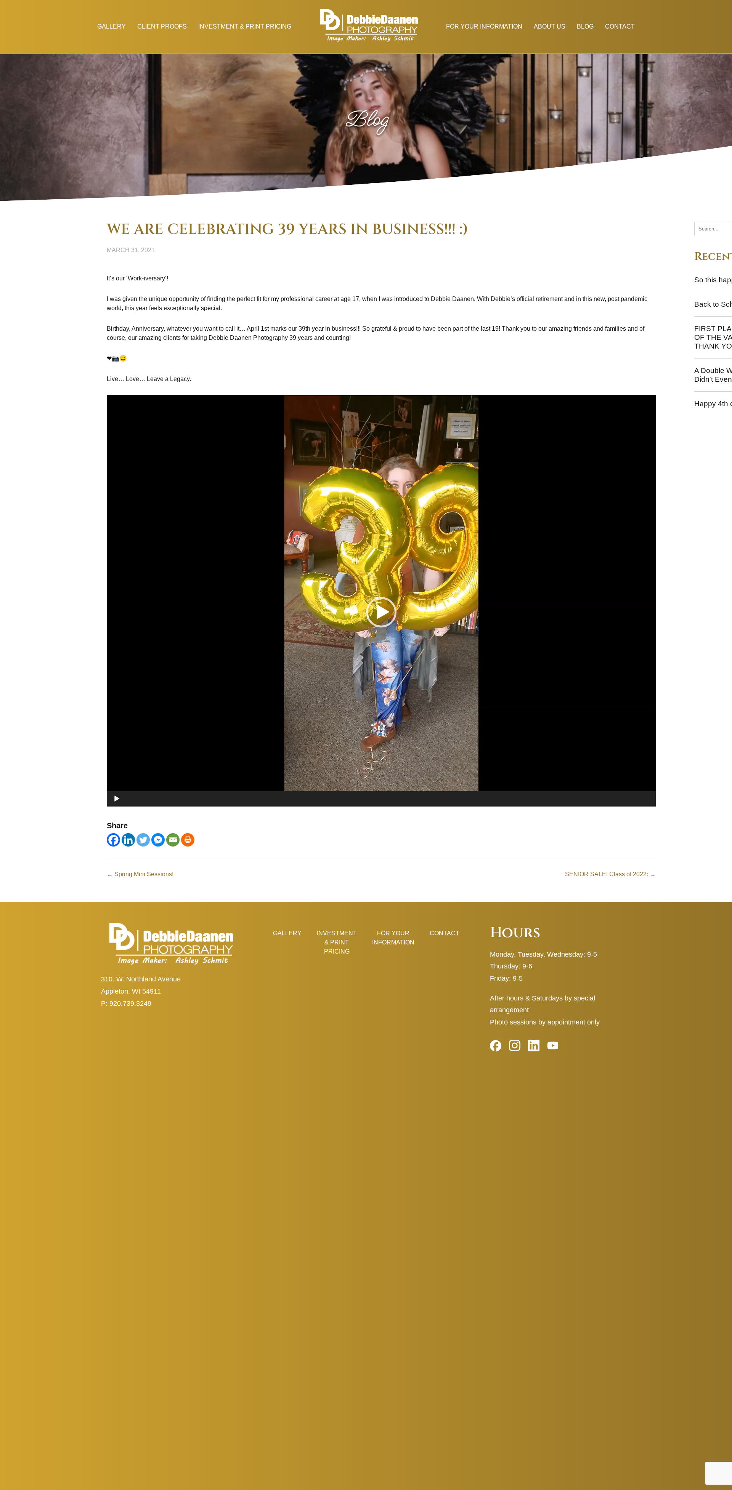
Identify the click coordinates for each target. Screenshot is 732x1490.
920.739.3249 (130, 1003)
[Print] (187, 840)
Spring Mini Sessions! (140, 874)
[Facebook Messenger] (158, 840)
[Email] (173, 840)
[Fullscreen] (646, 810)
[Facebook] (113, 840)
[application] (381, 601)
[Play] (116, 799)
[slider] (375, 810)
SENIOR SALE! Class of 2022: (610, 874)
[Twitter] (143, 840)
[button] (381, 612)
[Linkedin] (128, 840)
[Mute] (633, 810)
